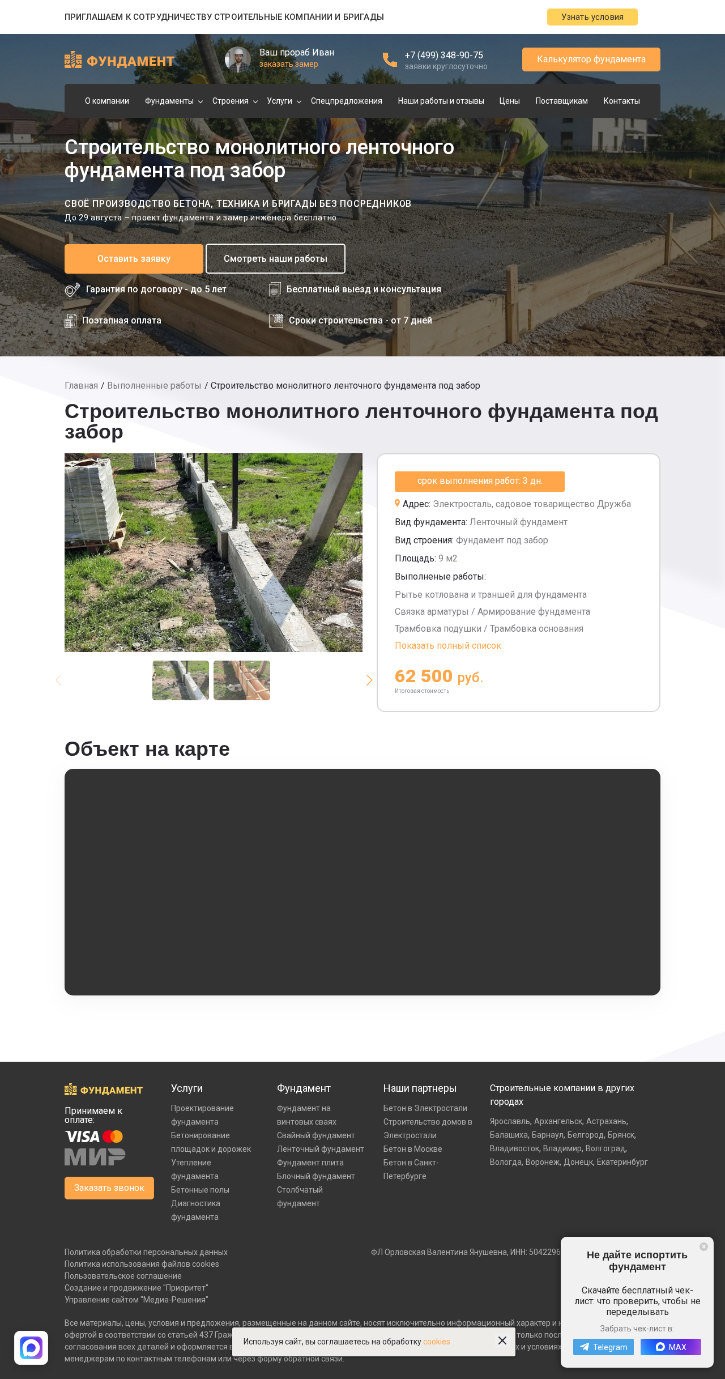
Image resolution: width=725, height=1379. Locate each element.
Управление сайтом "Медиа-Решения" (136, 1299)
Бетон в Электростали (425, 1108)
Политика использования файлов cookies (142, 1264)
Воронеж (543, 1162)
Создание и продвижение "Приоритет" (136, 1287)
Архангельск (558, 1121)
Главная (81, 385)
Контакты (622, 100)
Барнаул (548, 1134)
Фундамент (304, 1088)
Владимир (562, 1148)
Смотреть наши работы (275, 258)
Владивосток (514, 1148)
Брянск (621, 1134)
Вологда (506, 1162)
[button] (369, 680)
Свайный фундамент (316, 1135)
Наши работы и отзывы (441, 100)
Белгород (586, 1134)
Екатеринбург (622, 1162)
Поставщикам (562, 100)
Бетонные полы (200, 1189)
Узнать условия (592, 17)
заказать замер (288, 64)
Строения (230, 100)
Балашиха (509, 1134)
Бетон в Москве (412, 1149)
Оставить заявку (133, 258)
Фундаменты (169, 100)
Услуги (279, 100)
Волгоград (605, 1148)
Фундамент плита (310, 1162)
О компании (107, 100)
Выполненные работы (154, 385)
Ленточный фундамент (320, 1149)
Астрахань (606, 1121)
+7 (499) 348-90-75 (444, 55)
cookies (436, 1341)
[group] (213, 552)
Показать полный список (448, 645)
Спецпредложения (346, 100)
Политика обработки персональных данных (146, 1252)
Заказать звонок (109, 1187)
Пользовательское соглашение (123, 1275)
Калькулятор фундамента (591, 59)
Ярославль (510, 1121)
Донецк (578, 1162)
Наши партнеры (420, 1088)
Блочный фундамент (316, 1176)
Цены (510, 100)
